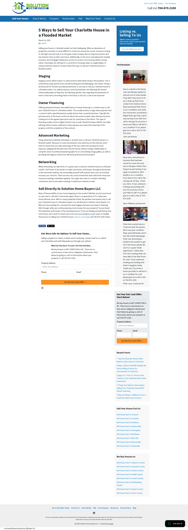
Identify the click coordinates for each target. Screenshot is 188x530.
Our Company (170, 3)
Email (79, 272)
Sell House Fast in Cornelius (128, 418)
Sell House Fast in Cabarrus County (131, 462)
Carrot (111, 524)
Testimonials (68, 18)
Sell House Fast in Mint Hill (127, 438)
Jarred (43, 43)
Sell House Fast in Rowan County (130, 489)
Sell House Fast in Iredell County (130, 474)
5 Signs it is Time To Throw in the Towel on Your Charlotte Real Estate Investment (131, 378)
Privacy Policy (125, 508)
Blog (134, 508)
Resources (114, 508)
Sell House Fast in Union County (129, 493)
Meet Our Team (93, 18)
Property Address (48, 263)
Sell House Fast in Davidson (128, 422)
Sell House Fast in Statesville (128, 446)
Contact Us (109, 18)
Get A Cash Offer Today (153, 3)
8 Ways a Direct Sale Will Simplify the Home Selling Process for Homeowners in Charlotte (131, 368)
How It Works (39, 18)
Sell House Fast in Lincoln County (130, 478)
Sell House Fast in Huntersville (129, 426)
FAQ (80, 18)
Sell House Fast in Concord (127, 414)
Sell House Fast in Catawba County (131, 466)
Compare (54, 18)
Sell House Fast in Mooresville (129, 442)
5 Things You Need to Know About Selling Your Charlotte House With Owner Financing (130, 388)
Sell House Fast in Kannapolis (128, 430)
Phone (43, 272)
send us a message (82, 217)
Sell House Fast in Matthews (128, 434)
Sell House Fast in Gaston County (130, 470)
